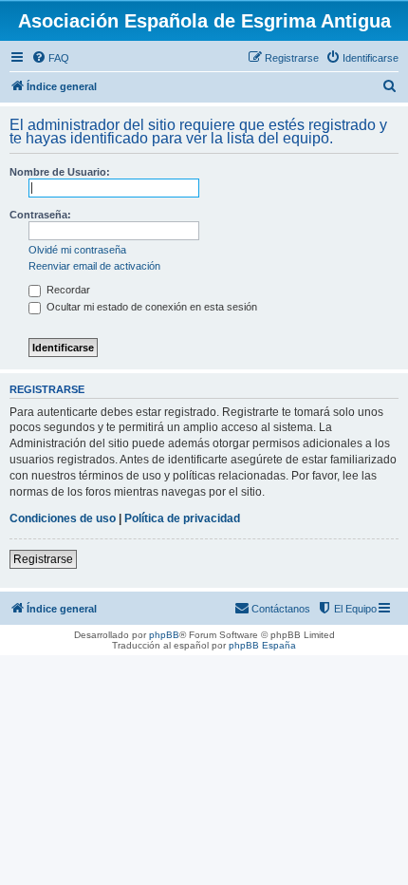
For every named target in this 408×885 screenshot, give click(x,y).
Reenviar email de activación (94, 266)
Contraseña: (40, 214)
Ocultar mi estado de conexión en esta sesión (150, 306)
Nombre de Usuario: (59, 172)
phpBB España (262, 645)
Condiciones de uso (62, 518)
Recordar (67, 289)
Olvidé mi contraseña (77, 249)
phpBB (164, 635)
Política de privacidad (182, 518)
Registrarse (43, 559)
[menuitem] (50, 58)
